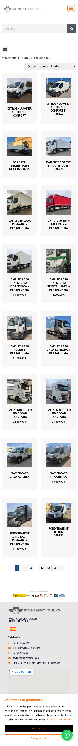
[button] (71, 8)
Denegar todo (39, 738)
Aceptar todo (39, 728)
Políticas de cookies (58, 719)
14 (54, 568)
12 (42, 568)
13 (48, 568)
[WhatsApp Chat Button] (67, 735)
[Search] (71, 28)
